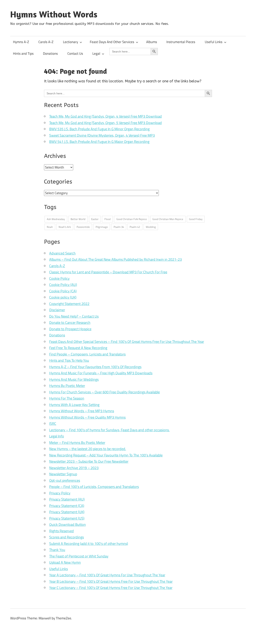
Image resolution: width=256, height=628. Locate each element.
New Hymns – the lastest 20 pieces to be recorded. (87, 448)
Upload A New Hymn (65, 562)
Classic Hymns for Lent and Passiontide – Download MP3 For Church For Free (108, 272)
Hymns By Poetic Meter (67, 385)
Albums (151, 41)
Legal (96, 53)
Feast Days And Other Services (112, 41)
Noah (50, 227)
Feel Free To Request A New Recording (78, 347)
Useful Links (213, 41)
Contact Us (75, 53)
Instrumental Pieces (180, 41)
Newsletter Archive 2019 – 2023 (74, 467)
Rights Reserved (61, 531)
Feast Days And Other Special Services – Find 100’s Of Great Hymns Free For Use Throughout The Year (126, 341)
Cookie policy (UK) (62, 297)
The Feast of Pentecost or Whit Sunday (78, 556)
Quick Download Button (67, 524)
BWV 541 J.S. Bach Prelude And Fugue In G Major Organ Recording (99, 141)
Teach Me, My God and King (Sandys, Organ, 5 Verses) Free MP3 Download (105, 122)
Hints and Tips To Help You (69, 360)
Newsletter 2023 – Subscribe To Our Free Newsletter (88, 461)
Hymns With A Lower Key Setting (74, 404)
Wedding (151, 227)
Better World (78, 219)
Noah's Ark (65, 227)
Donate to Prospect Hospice (70, 329)
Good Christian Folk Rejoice (131, 219)
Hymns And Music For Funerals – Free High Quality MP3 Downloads (100, 373)
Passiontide (83, 227)
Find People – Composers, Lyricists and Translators (87, 354)
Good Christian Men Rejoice (167, 219)
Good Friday (195, 219)
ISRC (52, 423)
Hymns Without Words (53, 14)
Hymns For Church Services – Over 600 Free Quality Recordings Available (104, 392)
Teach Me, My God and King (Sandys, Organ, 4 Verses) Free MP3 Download (105, 116)
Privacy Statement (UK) (66, 512)
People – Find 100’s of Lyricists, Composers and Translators (94, 486)
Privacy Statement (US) (66, 518)
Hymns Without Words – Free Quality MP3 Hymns (87, 417)
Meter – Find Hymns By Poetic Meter (77, 442)
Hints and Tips (23, 53)
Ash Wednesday (56, 219)
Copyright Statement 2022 (69, 303)
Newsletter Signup (63, 474)
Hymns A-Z (21, 41)
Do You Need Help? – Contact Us (74, 316)
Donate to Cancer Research (69, 322)
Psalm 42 (135, 227)
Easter (95, 219)
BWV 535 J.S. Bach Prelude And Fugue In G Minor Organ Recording (99, 129)
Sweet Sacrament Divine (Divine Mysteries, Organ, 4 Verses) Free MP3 (102, 135)
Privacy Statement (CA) (66, 505)
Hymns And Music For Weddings (74, 379)
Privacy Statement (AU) (67, 499)
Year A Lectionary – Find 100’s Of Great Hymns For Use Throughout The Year (107, 575)
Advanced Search (62, 253)
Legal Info (56, 436)
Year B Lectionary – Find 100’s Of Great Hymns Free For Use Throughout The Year (111, 581)
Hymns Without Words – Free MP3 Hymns (81, 411)
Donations (50, 53)
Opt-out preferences (64, 480)
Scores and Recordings (66, 537)
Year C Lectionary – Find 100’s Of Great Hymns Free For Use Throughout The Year (110, 587)
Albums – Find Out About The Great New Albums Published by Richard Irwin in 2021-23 (115, 259)
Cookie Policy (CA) (63, 291)
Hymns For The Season (66, 398)
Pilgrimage (102, 227)
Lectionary (70, 41)
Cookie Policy (59, 278)
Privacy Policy (59, 493)
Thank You (57, 549)
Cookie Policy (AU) (63, 284)
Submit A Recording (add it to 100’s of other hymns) (88, 543)
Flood (107, 219)
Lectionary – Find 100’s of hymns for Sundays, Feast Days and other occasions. (109, 430)
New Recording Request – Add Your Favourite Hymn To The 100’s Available (106, 455)
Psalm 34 (119, 227)
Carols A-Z (45, 41)
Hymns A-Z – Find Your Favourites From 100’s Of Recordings (95, 367)
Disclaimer (57, 310)
